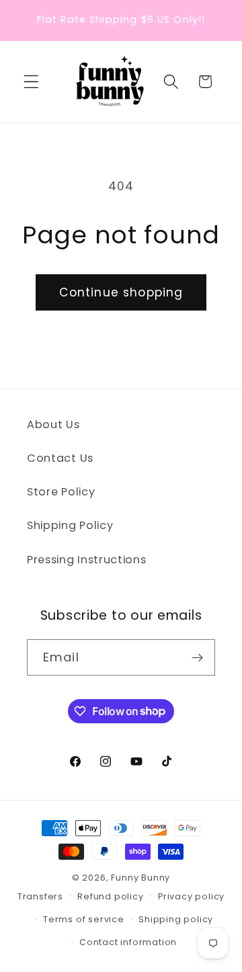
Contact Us (60, 458)
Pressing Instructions (87, 559)
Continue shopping (121, 292)
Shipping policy (175, 919)
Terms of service (83, 919)
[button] (31, 82)
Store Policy (61, 491)
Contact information (128, 942)
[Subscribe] (197, 657)
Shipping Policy (70, 525)
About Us (53, 424)
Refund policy (110, 896)
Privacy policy (191, 896)
